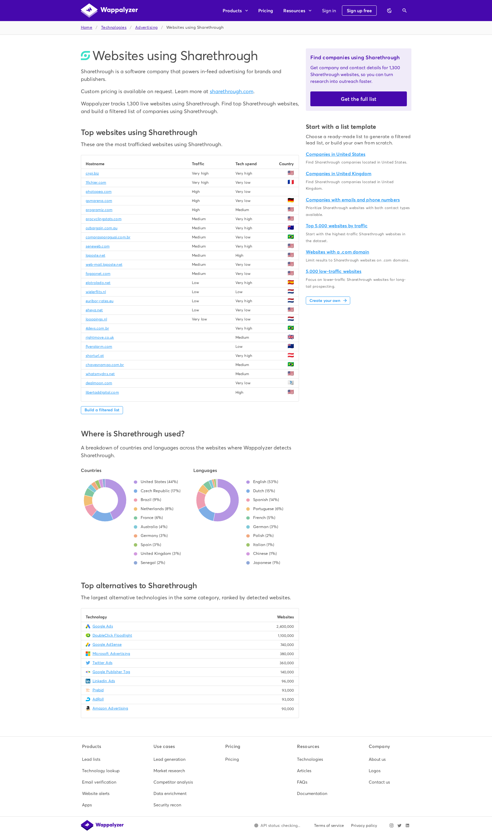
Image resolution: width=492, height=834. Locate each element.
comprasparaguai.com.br (108, 237)
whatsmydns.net (100, 374)
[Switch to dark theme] (389, 10)
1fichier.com (96, 182)
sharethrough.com (231, 91)
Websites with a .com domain (337, 252)
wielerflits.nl (96, 292)
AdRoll (98, 699)
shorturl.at (95, 355)
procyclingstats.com (104, 219)
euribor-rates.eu (100, 301)
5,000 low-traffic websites (334, 271)
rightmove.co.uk (100, 337)
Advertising (146, 27)
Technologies (113, 27)
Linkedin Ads (104, 681)
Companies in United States (336, 154)
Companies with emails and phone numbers (353, 200)
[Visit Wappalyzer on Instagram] (391, 825)
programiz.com (99, 210)
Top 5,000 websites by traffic (337, 225)
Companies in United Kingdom (339, 173)
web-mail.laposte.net (104, 264)
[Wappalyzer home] (109, 10)
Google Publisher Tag (111, 672)
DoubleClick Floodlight (112, 635)
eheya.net (94, 310)
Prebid (98, 690)
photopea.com (99, 191)
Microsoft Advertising (111, 653)
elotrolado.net (98, 283)
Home (87, 27)
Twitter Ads (102, 663)
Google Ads (103, 626)
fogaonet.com (98, 273)
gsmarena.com (99, 201)
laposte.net (95, 255)
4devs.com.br (97, 328)
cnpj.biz (92, 173)
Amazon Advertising (110, 708)
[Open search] (404, 10)
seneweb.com (98, 246)
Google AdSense (107, 644)
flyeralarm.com (99, 346)
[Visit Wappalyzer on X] (399, 825)
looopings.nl (96, 319)
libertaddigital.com (102, 392)
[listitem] (102, 759)
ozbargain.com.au (102, 228)
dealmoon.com (99, 383)
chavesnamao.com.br (105, 365)
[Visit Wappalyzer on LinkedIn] (407, 825)
